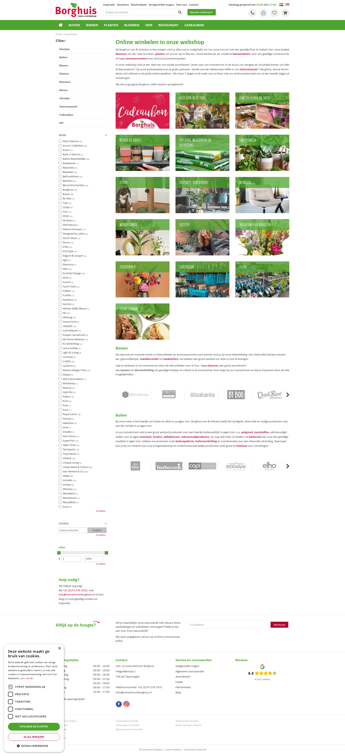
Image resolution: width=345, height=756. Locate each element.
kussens (213, 365)
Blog (178, 692)
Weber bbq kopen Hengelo (188, 725)
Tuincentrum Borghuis (66, 721)
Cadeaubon (66, 114)
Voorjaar (64, 49)
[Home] (61, 25)
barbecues (255, 437)
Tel (252, 13)
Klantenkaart (183, 687)
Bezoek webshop (200, 12)
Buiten (63, 57)
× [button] (59, 648)
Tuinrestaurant (68, 106)
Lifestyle (64, 98)
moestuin (146, 437)
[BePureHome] (135, 395)
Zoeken (63, 523)
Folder (179, 682)
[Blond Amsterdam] (169, 395)
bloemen (121, 54)
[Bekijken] (285, 13)
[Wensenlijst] (274, 13)
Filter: (61, 40)
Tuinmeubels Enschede (127, 721)
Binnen (63, 65)
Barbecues (61, 737)
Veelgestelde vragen (187, 666)
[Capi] (202, 466)
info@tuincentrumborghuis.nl (77, 594)
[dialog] (34, 698)
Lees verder (27, 678)
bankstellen (171, 359)
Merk (62, 135)
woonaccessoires (136, 58)
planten (160, 54)
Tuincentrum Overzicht (195, 749)
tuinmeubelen (241, 54)
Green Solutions (173, 749)
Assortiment (182, 677)
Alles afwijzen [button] (34, 737)
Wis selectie (100, 511)
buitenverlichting (206, 441)
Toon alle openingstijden (70, 699)
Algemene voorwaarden (189, 671)
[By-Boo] (236, 395)
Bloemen (64, 82)
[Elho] (269, 466)
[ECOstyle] (236, 466)
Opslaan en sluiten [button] (34, 726)
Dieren (63, 90)
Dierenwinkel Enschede (186, 721)
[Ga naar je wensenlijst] (274, 13)
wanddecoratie (149, 359)
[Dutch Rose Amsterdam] (269, 395)
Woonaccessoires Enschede (129, 729)
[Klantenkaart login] (263, 13)
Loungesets (61, 729)
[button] (34, 745)
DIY (61, 123)
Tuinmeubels (62, 725)
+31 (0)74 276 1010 (75, 590)
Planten (64, 73)
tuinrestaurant (249, 69)
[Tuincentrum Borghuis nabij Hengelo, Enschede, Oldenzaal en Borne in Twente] (76, 10)
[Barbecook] (169, 466)
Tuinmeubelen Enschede (127, 725)
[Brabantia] (202, 395)
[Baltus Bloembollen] (135, 466)
